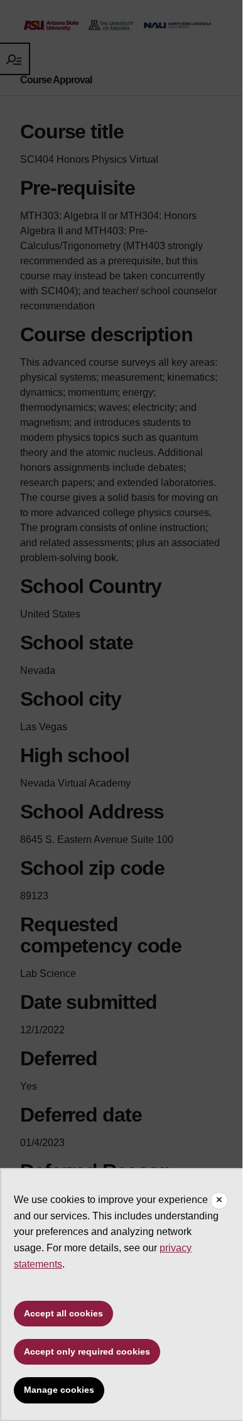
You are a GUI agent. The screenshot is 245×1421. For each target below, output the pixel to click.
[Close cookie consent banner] (219, 1200)
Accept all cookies (63, 1313)
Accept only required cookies (87, 1351)
